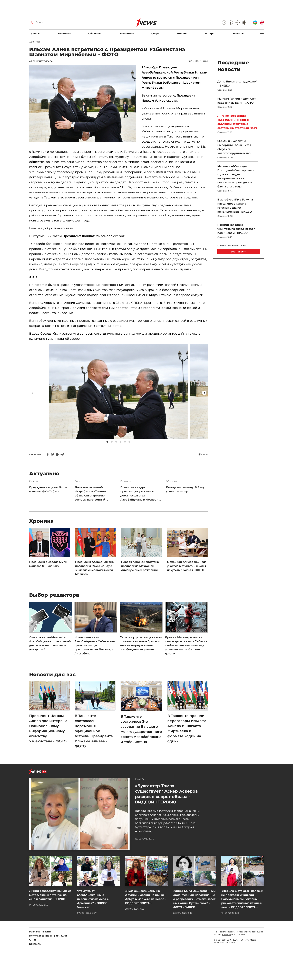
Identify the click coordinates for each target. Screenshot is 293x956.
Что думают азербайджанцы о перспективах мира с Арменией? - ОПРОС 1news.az (93, 899)
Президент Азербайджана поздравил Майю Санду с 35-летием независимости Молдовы (94, 568)
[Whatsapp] (57, 454)
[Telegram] (62, 454)
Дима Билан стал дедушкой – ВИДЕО (237, 83)
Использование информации (48, 935)
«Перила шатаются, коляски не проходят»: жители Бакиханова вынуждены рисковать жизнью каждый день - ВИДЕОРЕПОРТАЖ (242, 899)
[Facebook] (48, 454)
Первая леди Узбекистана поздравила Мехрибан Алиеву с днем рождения (140, 566)
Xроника (34, 33)
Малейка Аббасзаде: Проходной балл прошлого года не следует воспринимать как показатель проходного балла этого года (236, 176)
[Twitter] (52, 454)
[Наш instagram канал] (244, 22)
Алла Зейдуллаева (41, 60)
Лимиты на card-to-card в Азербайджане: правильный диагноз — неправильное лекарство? (50, 643)
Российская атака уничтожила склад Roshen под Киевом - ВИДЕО (236, 229)
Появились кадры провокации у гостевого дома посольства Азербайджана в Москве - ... (140, 493)
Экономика (126, 33)
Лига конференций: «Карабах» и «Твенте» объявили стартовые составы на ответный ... (91, 493)
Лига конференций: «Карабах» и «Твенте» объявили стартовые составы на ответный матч (237, 122)
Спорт (155, 33)
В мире (209, 33)
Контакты (35, 944)
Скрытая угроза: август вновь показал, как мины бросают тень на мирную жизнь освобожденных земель (141, 643)
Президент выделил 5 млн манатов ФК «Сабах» (48, 489)
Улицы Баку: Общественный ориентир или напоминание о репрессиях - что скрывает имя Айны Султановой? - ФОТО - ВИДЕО (194, 899)
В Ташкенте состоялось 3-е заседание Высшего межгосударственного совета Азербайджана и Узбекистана (141, 729)
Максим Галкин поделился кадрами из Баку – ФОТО (236, 100)
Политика (64, 33)
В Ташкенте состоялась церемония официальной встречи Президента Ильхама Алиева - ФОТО (94, 731)
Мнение (182, 33)
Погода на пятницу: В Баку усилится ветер (185, 489)
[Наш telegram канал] (238, 22)
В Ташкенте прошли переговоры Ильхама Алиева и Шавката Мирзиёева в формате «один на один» (186, 728)
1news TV (238, 33)
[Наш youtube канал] (224, 22)
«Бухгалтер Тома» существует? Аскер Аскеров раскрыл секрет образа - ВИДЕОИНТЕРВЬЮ (166, 793)
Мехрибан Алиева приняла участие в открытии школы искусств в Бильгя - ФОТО (187, 566)
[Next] (204, 393)
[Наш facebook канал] (231, 22)
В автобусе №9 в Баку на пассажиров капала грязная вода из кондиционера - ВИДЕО (235, 205)
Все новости (238, 251)
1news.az (226, 934)
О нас (32, 940)
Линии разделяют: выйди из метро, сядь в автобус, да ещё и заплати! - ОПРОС (50, 895)
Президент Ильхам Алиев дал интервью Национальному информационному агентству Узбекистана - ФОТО (48, 728)
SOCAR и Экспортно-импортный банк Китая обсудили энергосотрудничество (234, 147)
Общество (94, 33)
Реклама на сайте (40, 931)
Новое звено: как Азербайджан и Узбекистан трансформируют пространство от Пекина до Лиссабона (94, 645)
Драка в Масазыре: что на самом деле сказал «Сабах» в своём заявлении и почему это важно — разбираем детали (186, 645)
